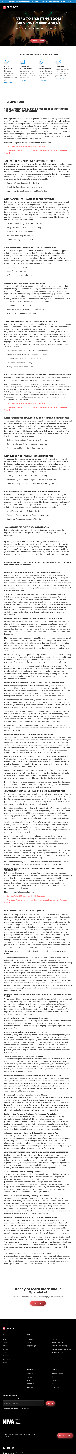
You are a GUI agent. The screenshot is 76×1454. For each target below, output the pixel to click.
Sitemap (18, 1453)
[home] (10, 7)
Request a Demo (38, 41)
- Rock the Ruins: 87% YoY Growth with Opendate (24, 146)
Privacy (30, 1453)
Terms (24, 1453)
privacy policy (26, 1408)
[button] (71, 7)
